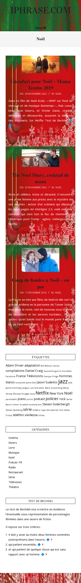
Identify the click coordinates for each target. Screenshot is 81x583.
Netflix (42, 393)
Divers (12, 442)
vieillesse (31, 415)
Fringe (55, 376)
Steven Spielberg (14, 410)
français (47, 376)
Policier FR (15, 462)
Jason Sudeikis (47, 382)
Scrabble (24, 404)
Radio (12, 467)
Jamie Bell (31, 382)
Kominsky (17, 388)
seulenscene (35, 404)
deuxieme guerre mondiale (58, 371)
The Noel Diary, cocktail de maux (40, 178)
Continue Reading (40, 133)
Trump (9, 415)
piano (22, 399)
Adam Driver (15, 365)
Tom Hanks (64, 410)
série (27, 409)
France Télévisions (29, 376)
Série (11, 477)
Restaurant (15, 472)
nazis (32, 393)
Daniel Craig (34, 371)
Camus (56, 365)
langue (25, 388)
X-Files (41, 415)
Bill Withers (46, 365)
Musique (13, 452)
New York (56, 393)
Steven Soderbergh (56, 404)
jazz (63, 381)
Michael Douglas (21, 393)
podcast (39, 399)
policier (52, 398)
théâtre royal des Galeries (45, 410)
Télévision (15, 482)
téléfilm (18, 415)
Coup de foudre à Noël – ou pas (40, 283)
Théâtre (13, 487)
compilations (15, 371)
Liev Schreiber (37, 388)
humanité (20, 382)
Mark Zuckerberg (53, 388)
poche (30, 399)
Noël (59, 93)
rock (62, 399)
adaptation (32, 365)
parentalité (11, 399)
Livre (11, 447)
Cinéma (13, 438)
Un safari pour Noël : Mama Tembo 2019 (41, 84)
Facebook (10, 376)
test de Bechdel (20, 509)
